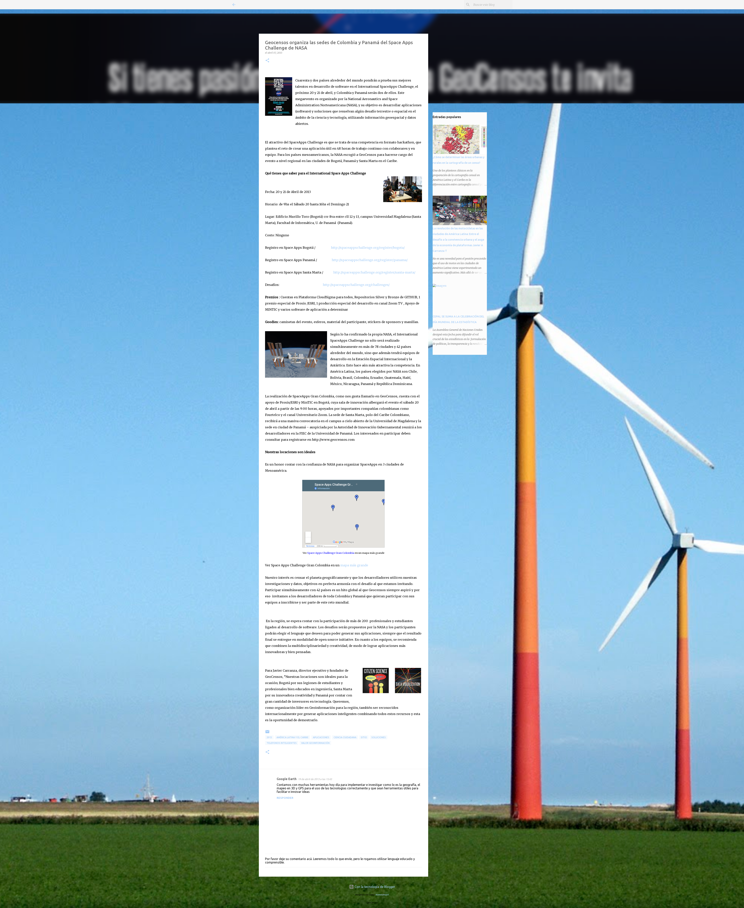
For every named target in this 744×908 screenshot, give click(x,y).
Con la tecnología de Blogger (374, 886)
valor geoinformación (315, 743)
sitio (364, 737)
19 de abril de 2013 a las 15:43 (315, 779)
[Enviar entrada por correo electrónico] (267, 733)
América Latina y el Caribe (292, 737)
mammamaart (382, 894)
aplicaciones (321, 737)
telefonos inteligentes (282, 743)
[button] (267, 60)
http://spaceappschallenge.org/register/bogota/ (368, 248)
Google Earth (286, 779)
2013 (269, 737)
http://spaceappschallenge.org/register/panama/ (370, 260)
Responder (285, 797)
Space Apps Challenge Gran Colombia (330, 552)
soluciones (378, 737)
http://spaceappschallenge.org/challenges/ (356, 285)
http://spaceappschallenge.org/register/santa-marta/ (375, 272)
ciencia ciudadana (345, 737)
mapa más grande (354, 565)
